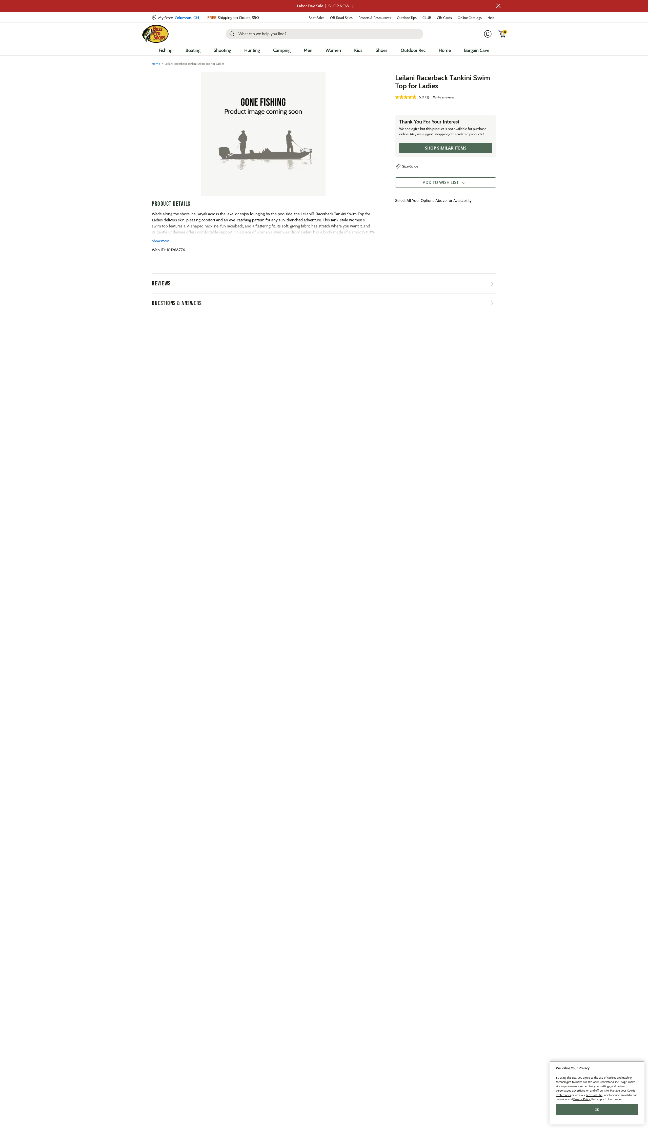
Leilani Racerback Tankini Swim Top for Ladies (442, 82)
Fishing (165, 50)
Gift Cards (444, 17)
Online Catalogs (470, 17)
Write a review (443, 97)
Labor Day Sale (323, 6)
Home (445, 50)
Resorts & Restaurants (374, 17)
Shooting (222, 50)
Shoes (382, 50)
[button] (498, 6)
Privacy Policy (582, 1099)
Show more (160, 241)
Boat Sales (316, 17)
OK (597, 1109)
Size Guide (410, 166)
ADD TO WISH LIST (441, 182)
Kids (358, 50)
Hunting (252, 50)
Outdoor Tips (407, 17)
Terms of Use (594, 1095)
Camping (282, 50)
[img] (502, 34)
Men (308, 50)
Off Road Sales (341, 17)
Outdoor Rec (413, 50)
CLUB (426, 17)
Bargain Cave (476, 50)
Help (491, 17)
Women (333, 50)
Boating (193, 50)
